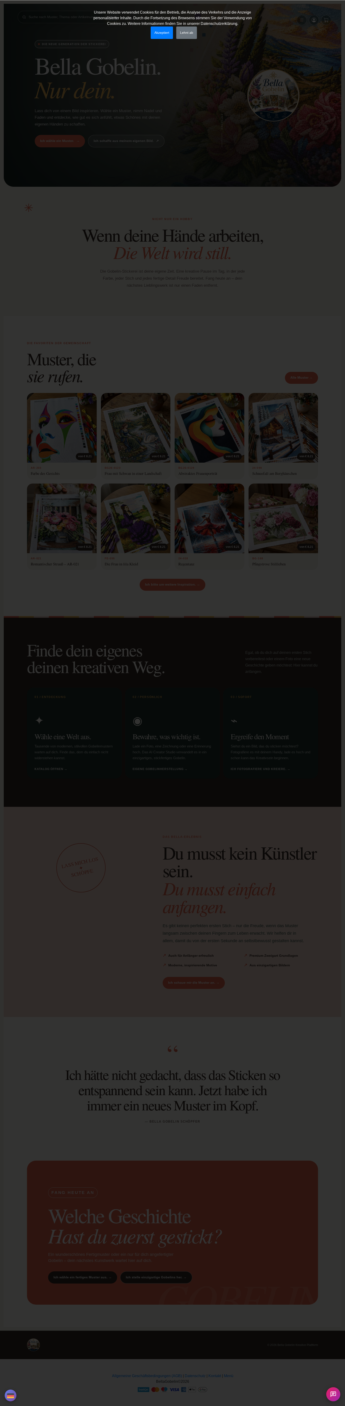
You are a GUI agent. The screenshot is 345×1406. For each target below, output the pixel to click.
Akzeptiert (161, 32)
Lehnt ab (186, 32)
